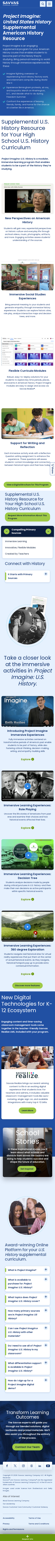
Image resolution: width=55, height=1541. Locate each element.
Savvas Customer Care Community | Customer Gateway (25, 1507)
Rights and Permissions (13, 1529)
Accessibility (9, 1518)
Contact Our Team (27, 1447)
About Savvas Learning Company (16, 1501)
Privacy (6, 1523)
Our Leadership (9, 1504)
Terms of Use (34, 1518)
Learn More (27, 1110)
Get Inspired (26, 1168)
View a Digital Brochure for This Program (28, 484)
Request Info (27, 1539)
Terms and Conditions (38, 1523)
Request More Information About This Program (27, 517)
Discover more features (27, 985)
